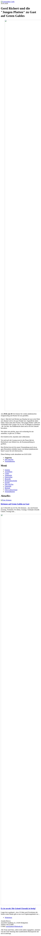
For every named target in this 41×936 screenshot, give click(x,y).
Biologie (7, 488)
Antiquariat (8, 475)
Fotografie (8, 486)
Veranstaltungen (10, 461)
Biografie (8, 479)
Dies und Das (9, 459)
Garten (7, 473)
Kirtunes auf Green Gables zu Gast (15, 504)
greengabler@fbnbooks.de (14, 926)
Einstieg (7, 470)
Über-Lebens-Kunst (11, 490)
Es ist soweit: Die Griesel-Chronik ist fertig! (18, 908)
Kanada (7, 482)
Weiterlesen (8, 917)
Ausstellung (8, 472)
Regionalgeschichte (11, 481)
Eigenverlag (8, 477)
